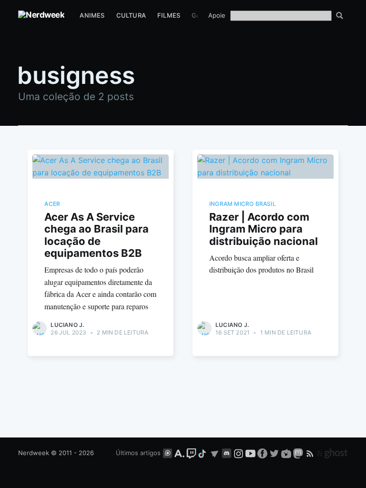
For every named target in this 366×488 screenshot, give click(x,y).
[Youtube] (250, 453)
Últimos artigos (138, 453)
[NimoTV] (287, 453)
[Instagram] (239, 453)
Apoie (216, 15)
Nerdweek (33, 453)
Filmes (168, 15)
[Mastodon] (299, 453)
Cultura (131, 15)
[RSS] (311, 453)
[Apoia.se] (180, 453)
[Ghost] (332, 453)
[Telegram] (215, 453)
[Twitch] (191, 453)
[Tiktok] (203, 453)
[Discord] (227, 453)
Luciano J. (67, 324)
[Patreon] (168, 453)
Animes (92, 15)
